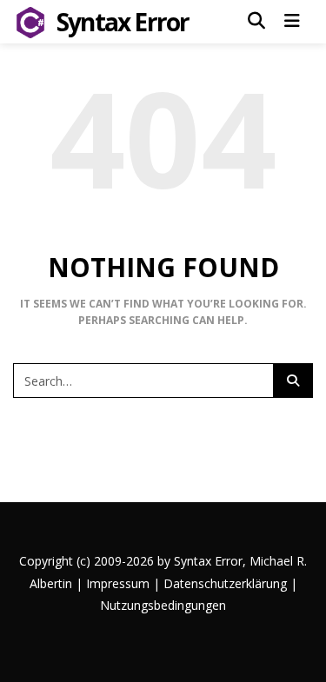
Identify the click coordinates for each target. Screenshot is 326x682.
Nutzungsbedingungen (163, 605)
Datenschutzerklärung (225, 583)
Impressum (118, 583)
